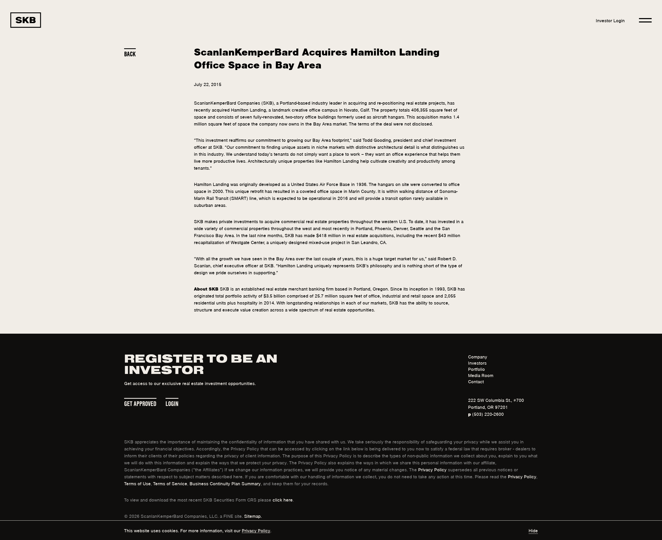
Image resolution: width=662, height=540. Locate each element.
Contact (476, 381)
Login (172, 402)
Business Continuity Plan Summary (225, 483)
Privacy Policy (432, 469)
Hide (533, 530)
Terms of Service (170, 483)
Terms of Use (137, 483)
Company (477, 356)
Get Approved (140, 402)
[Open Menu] (645, 20)
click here (283, 499)
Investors (477, 362)
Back (130, 53)
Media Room (480, 375)
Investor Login (610, 20)
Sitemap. (253, 516)
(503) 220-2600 (486, 414)
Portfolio (476, 369)
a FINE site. (231, 516)
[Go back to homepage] (25, 20)
